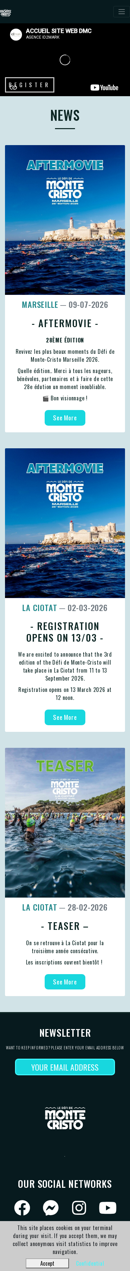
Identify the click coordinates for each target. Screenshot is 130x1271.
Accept (47, 1263)
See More (65, 417)
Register (30, 85)
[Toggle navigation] (121, 11)
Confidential (90, 1263)
